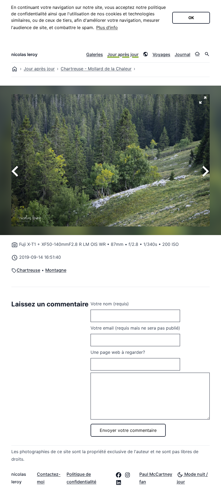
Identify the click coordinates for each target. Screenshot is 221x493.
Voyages (161, 54)
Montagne (55, 270)
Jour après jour (123, 54)
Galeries (94, 54)
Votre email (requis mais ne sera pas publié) (135, 328)
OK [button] (191, 17)
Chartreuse (28, 270)
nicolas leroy (24, 54)
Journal (182, 54)
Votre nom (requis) (110, 303)
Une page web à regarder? (118, 352)
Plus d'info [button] (107, 27)
